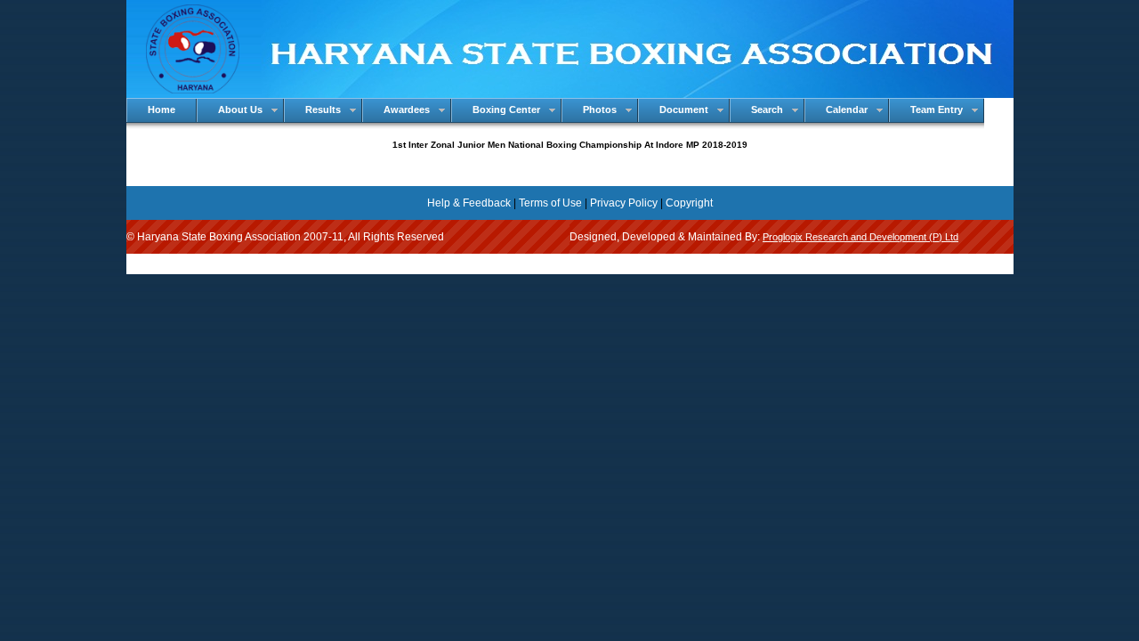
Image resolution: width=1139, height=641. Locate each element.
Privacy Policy (624, 203)
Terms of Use (550, 203)
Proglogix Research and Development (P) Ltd (860, 236)
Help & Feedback (469, 203)
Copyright (689, 203)
